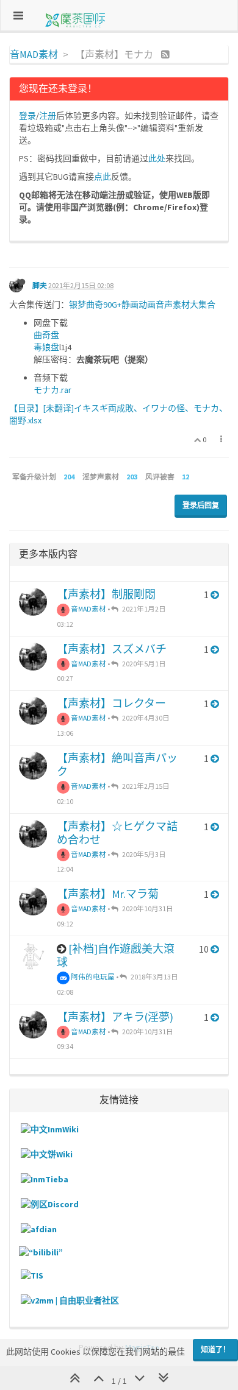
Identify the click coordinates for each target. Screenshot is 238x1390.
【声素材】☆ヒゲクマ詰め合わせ (117, 833)
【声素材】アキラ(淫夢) (115, 1017)
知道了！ (215, 1349)
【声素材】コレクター (111, 703)
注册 (47, 115)
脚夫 (39, 285)
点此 (102, 176)
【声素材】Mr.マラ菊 (108, 894)
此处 (156, 158)
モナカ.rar (52, 389)
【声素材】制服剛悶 (106, 594)
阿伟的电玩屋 (92, 976)
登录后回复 (200, 505)
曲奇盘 (46, 335)
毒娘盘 (46, 347)
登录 (27, 115)
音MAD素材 (88, 608)
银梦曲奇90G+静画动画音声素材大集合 (142, 304)
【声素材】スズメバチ (112, 649)
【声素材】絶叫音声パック (117, 764)
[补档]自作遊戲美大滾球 (116, 955)
